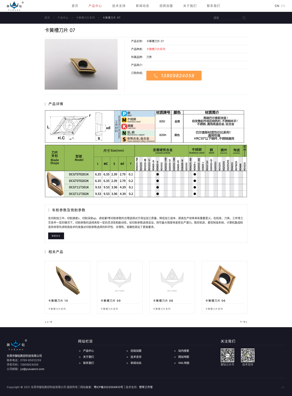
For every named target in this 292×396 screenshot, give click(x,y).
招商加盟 (166, 6)
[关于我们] (79, 356)
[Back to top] (283, 387)
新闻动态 (142, 6)
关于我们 (190, 6)
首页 (75, 6)
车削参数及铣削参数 (69, 210)
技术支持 (119, 6)
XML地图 (183, 363)
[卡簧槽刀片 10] (67, 279)
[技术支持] (127, 356)
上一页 (49, 322)
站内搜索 (183, 350)
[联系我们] (79, 363)
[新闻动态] (127, 363)
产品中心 (95, 6)
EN (283, 6)
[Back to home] (15, 6)
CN (277, 6)
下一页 (243, 322)
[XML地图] (175, 363)
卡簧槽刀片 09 (111, 300)
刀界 (149, 57)
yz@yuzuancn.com (32, 369)
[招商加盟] (127, 350)
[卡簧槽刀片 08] (172, 279)
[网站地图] (175, 356)
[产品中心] (79, 350)
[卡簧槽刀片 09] (120, 279)
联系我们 (213, 6)
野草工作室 (146, 387)
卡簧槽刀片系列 (85, 17)
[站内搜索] (175, 350)
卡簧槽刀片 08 (163, 300)
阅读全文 (56, 236)
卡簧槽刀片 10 (58, 300)
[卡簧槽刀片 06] (224, 279)
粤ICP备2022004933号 (108, 387)
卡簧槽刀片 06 (215, 300)
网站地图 (183, 356)
